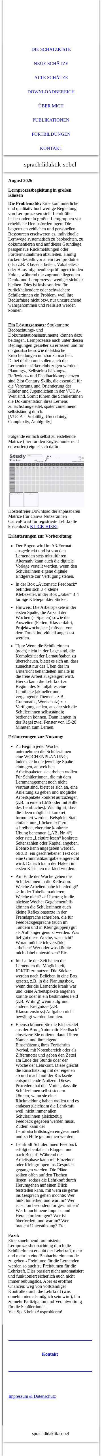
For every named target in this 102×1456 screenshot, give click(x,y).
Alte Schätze (51, 77)
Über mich (51, 105)
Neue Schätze (51, 63)
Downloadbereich (51, 91)
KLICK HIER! (44, 526)
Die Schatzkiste (51, 49)
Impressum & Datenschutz (32, 1396)
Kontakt (51, 148)
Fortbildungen (51, 134)
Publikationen (51, 120)
